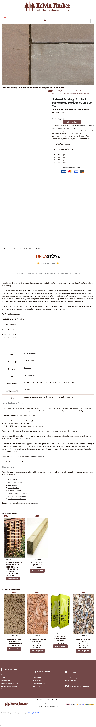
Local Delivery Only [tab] (32, 249)
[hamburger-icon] (93, 21)
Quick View (7, 559)
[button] (0, 726)
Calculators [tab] (43, 249)
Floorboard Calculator (14, 490)
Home (53, 91)
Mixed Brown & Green (31, 353)
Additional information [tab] (19, 249)
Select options (37, 651)
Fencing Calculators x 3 (15, 482)
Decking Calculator (13, 488)
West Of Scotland (29, 375)
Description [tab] (8, 249)
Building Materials (61, 91)
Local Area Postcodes (37, 457)
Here (28, 462)
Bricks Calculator (13, 485)
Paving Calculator (13, 480)
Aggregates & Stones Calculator (17, 493)
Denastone (77, 128)
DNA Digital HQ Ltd (33, 713)
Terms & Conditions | (42, 700)
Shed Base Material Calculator (17, 499)
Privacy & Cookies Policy (53, 700)
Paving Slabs (71, 91)
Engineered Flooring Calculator (17, 496)
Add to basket (72, 122)
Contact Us (34, 503)
